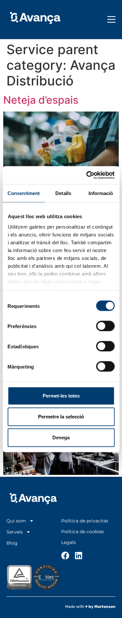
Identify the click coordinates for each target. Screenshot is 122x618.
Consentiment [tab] (23, 193)
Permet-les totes (61, 396)
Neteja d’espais (40, 100)
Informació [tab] (100, 193)
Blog (12, 543)
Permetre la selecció (61, 416)
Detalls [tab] (63, 193)
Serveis (15, 532)
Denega (61, 437)
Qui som (16, 521)
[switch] (105, 326)
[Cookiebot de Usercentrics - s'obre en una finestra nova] (87, 175)
